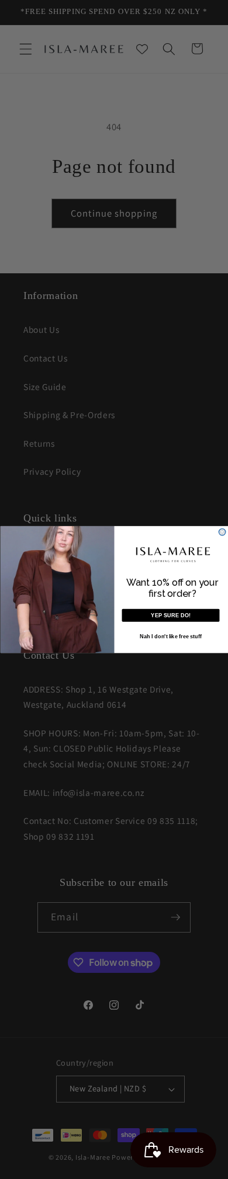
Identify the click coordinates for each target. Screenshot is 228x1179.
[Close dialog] (222, 531)
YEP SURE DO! (170, 615)
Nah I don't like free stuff (171, 636)
